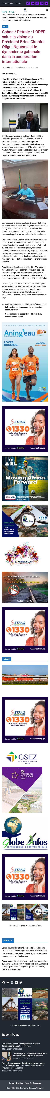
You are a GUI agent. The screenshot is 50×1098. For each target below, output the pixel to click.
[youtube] (32, 3)
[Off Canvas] (3, 10)
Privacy (12, 1083)
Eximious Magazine (36, 1088)
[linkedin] (41, 3)
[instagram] (37, 3)
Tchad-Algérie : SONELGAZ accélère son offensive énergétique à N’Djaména (30, 1054)
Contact (18, 3)
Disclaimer (19, 1083)
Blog (11, 3)
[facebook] (28, 3)
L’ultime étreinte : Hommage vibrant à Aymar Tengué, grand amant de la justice (21, 1045)
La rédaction (9, 67)
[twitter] (46, 3)
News (5, 27)
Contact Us (37, 1083)
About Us (28, 1083)
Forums (5, 3)
